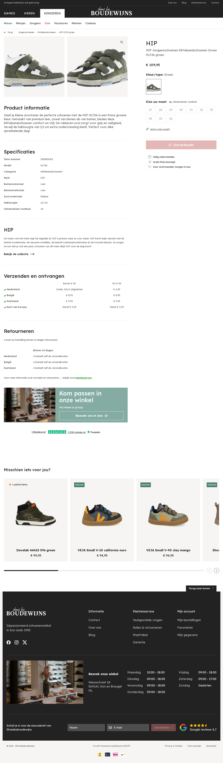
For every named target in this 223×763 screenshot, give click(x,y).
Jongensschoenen (26, 32)
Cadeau (90, 23)
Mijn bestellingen (189, 620)
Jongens (35, 23)
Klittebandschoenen (47, 32)
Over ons (172, 2)
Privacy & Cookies (173, 746)
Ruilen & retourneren (147, 627)
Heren (29, 13)
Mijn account (186, 611)
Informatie (96, 611)
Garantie (139, 642)
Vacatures (61, 23)
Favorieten (185, 627)
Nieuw (8, 23)
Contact (215, 2)
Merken (76, 23)
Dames (9, 13)
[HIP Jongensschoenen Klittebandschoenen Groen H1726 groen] (153, 86)
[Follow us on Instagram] (17, 642)
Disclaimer (211, 746)
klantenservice (84, 377)
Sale (47, 23)
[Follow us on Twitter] (25, 642)
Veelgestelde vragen (147, 620)
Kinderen (52, 13)
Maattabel (140, 635)
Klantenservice (198, 2)
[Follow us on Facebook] (9, 642)
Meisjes (20, 23)
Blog (184, 2)
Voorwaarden (194, 746)
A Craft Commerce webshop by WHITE (111, 746)
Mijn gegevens (187, 635)
